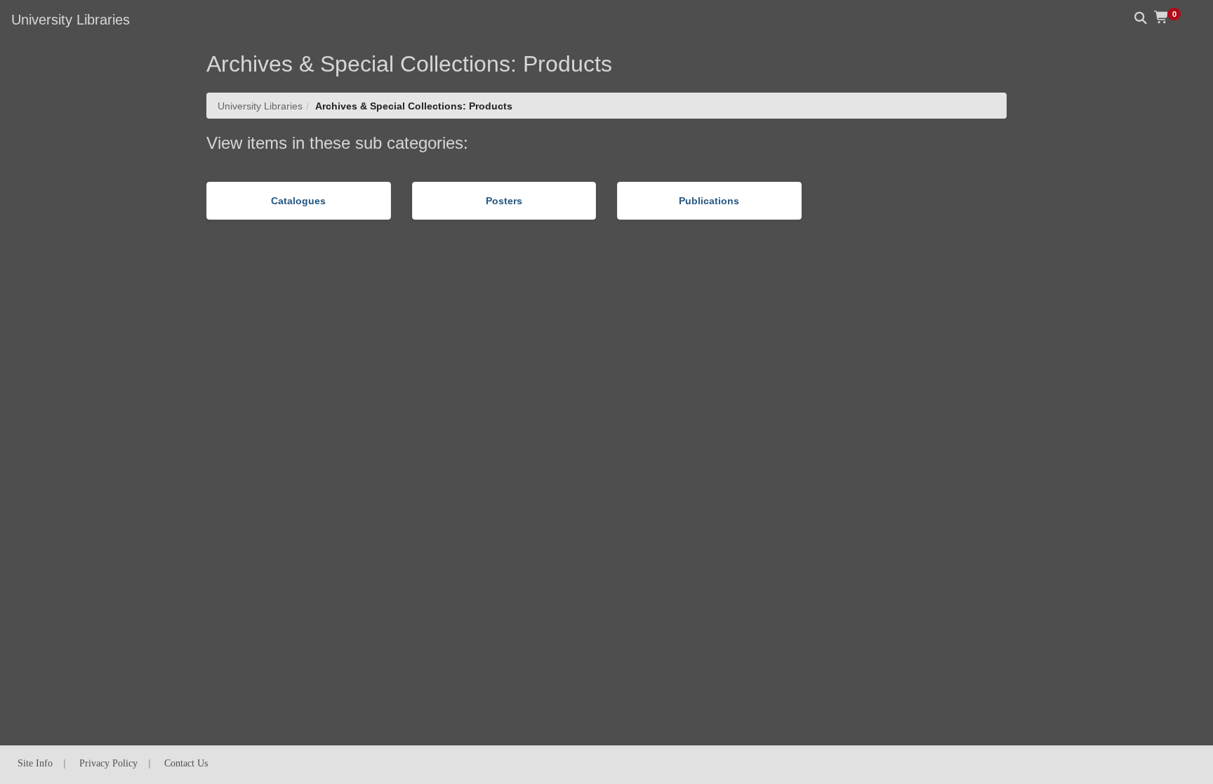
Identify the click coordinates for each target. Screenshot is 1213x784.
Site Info (35, 763)
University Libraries (260, 106)
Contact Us (186, 763)
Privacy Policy (108, 763)
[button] (1172, 17)
